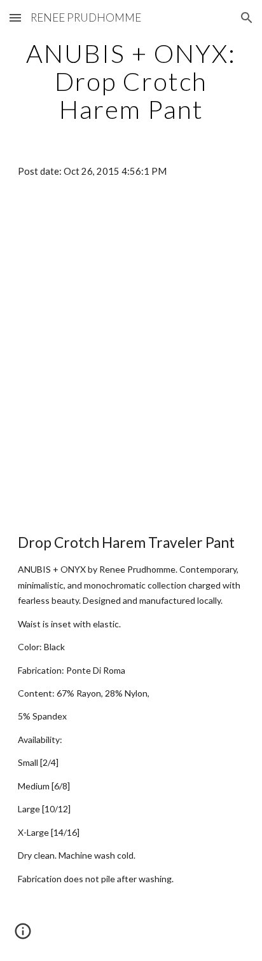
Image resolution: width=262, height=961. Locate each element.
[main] (131, 81)
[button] (15, 17)
